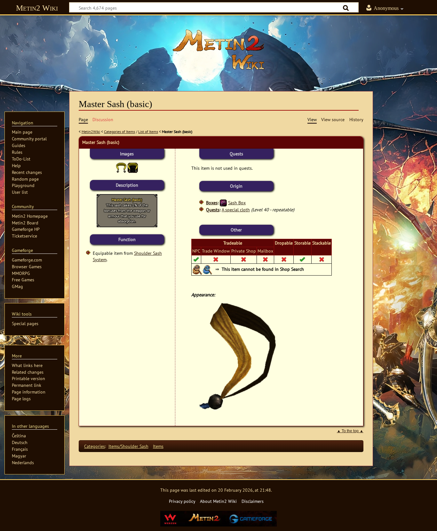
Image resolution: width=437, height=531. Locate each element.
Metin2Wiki (91, 131)
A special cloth (236, 210)
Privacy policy (182, 501)
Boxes (212, 202)
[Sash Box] (223, 202)
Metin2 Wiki (37, 8)
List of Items (148, 131)
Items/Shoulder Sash (128, 446)
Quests (212, 210)
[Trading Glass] (208, 269)
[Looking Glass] (197, 269)
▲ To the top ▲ (350, 431)
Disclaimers (253, 501)
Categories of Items (119, 131)
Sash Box (237, 202)
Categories (94, 446)
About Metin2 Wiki (218, 501)
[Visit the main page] (218, 49)
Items (158, 446)
